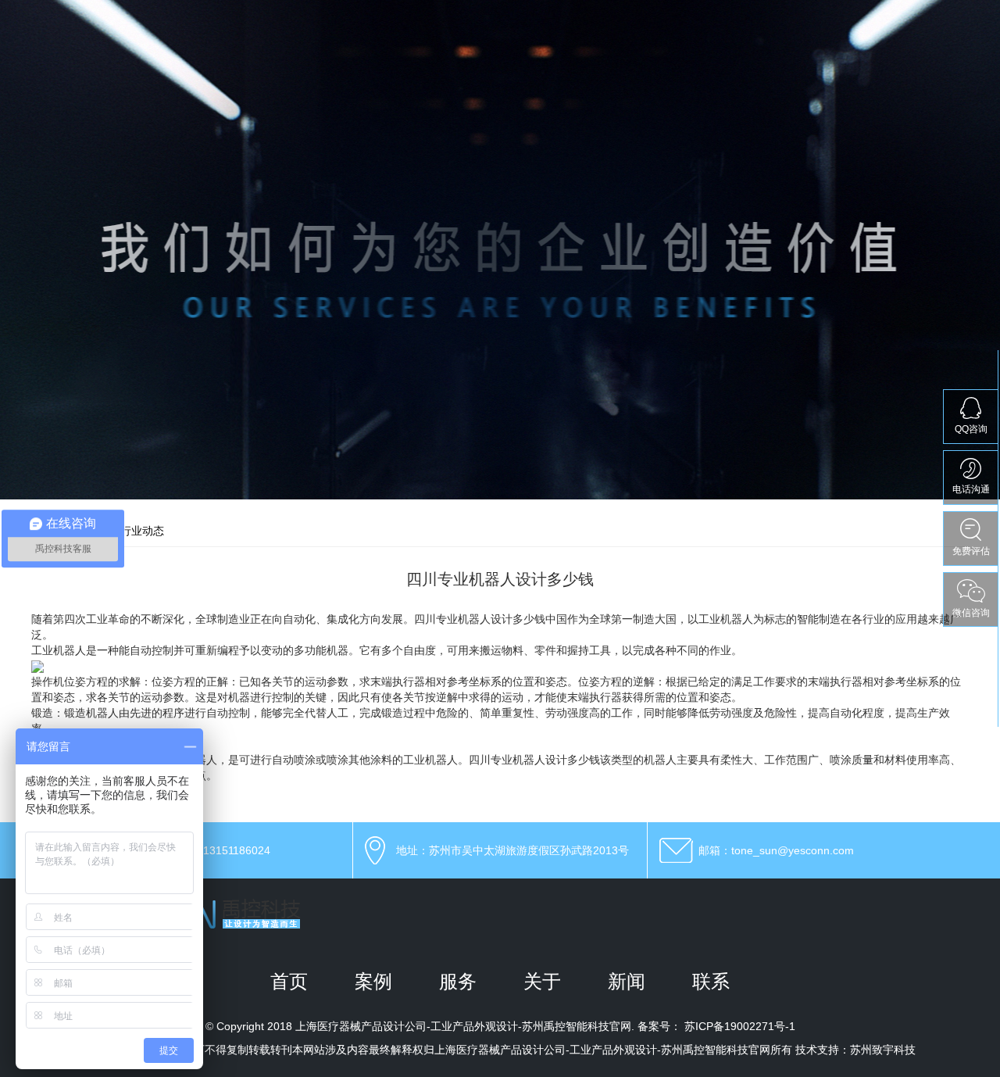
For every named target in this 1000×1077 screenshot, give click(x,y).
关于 (542, 981)
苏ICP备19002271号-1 (739, 1026)
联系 (711, 981)
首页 (289, 981)
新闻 (626, 981)
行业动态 (142, 530)
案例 (373, 981)
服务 (458, 981)
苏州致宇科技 (883, 1049)
